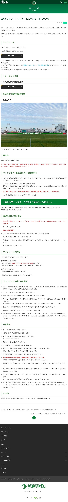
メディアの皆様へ (47, 479)
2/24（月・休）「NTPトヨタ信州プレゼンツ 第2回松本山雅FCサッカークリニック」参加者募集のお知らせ (29, 409)
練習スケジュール (29, 65)
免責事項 (39, 479)
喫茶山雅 (3, 468)
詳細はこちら (12, 56)
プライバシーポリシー (30, 479)
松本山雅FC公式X (43, 65)
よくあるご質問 (11, 479)
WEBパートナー (29, 498)
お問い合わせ (20, 479)
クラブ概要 (3, 479)
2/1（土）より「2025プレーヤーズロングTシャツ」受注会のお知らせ (48, 413)
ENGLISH (3, 472)
